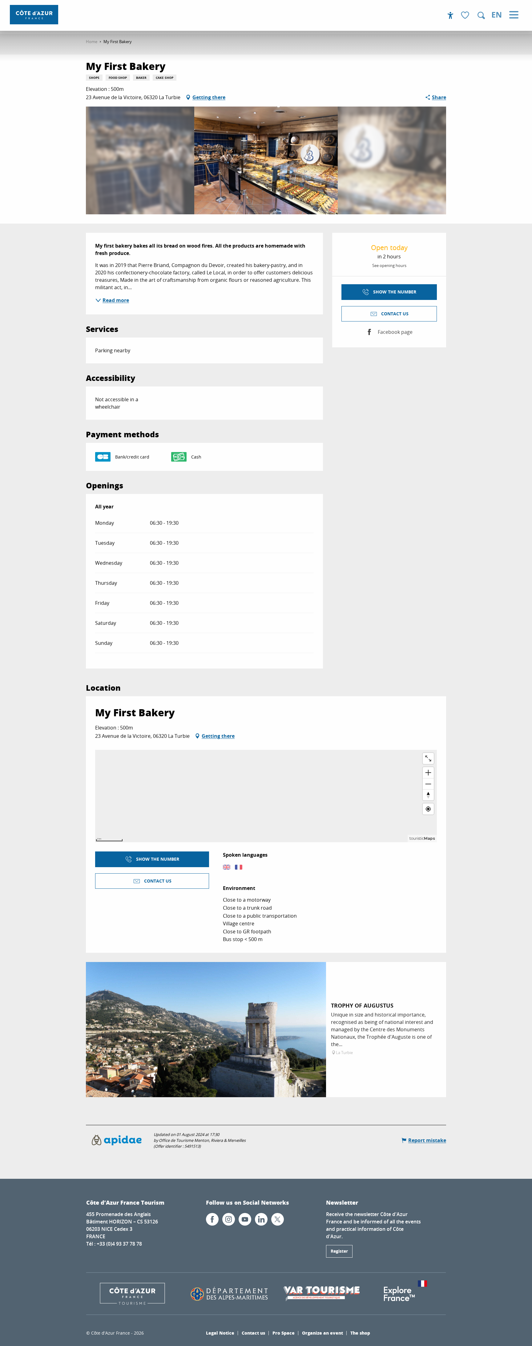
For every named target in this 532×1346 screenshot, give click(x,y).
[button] (481, 15)
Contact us (253, 1333)
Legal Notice (220, 1333)
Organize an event (322, 1333)
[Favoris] (466, 15)
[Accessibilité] (450, 15)
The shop (360, 1333)
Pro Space (283, 1333)
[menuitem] (34, 14)
